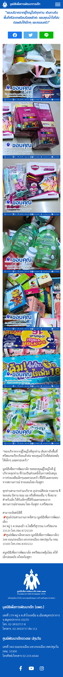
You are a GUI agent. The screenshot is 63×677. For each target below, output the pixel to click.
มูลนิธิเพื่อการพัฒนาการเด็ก (25, 4)
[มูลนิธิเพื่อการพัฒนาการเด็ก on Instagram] (41, 668)
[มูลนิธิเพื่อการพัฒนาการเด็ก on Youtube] (31, 668)
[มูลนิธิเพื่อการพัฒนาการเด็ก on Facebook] (20, 668)
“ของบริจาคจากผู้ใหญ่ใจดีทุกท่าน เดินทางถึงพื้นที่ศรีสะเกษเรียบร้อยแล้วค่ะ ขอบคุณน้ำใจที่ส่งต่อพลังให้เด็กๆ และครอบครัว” (31, 17)
